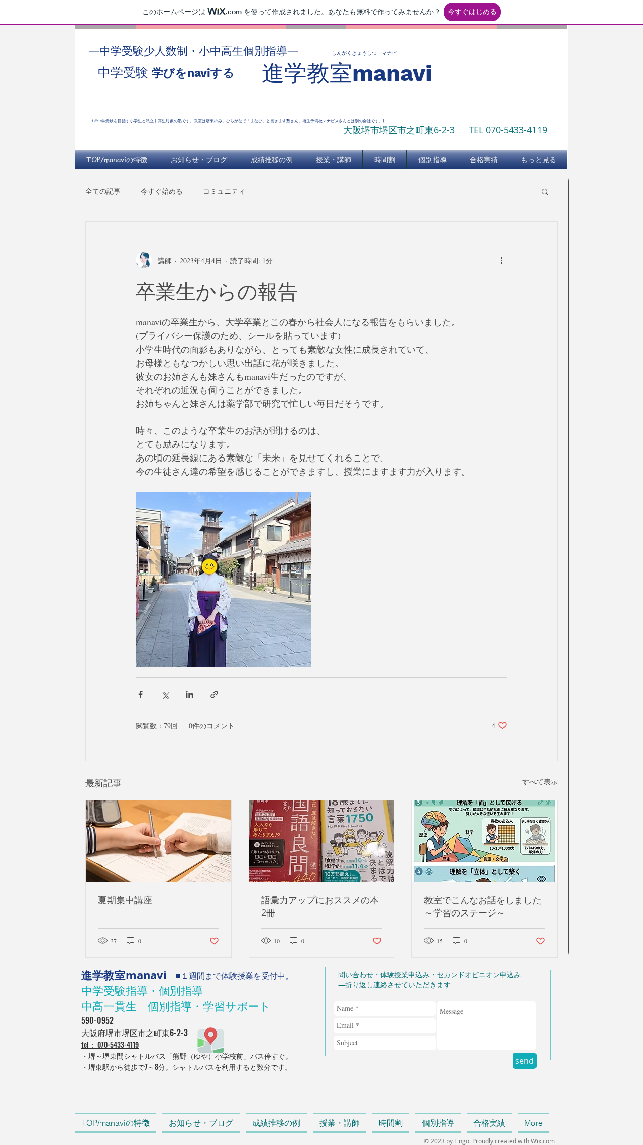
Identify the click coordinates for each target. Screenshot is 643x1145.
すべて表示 (540, 781)
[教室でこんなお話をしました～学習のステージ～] (484, 841)
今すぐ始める (162, 191)
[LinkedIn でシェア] (189, 694)
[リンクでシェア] (214, 694)
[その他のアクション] (501, 260)
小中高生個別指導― (254, 50)
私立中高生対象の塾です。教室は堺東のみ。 (186, 120)
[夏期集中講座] (158, 841)
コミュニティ (224, 191)
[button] (545, 191)
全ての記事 (103, 191)
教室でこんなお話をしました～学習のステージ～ (483, 906)
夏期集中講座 (125, 900)
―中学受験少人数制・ (143, 50)
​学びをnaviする (193, 73)
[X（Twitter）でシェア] (165, 694)
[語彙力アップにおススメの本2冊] (321, 841)
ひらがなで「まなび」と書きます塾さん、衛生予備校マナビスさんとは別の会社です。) (305, 120)
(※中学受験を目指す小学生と (119, 120)
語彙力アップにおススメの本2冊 (320, 906)
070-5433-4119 (516, 130)
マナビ (389, 53)
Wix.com (542, 1141)
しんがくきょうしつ (354, 53)
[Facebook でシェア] (140, 694)
